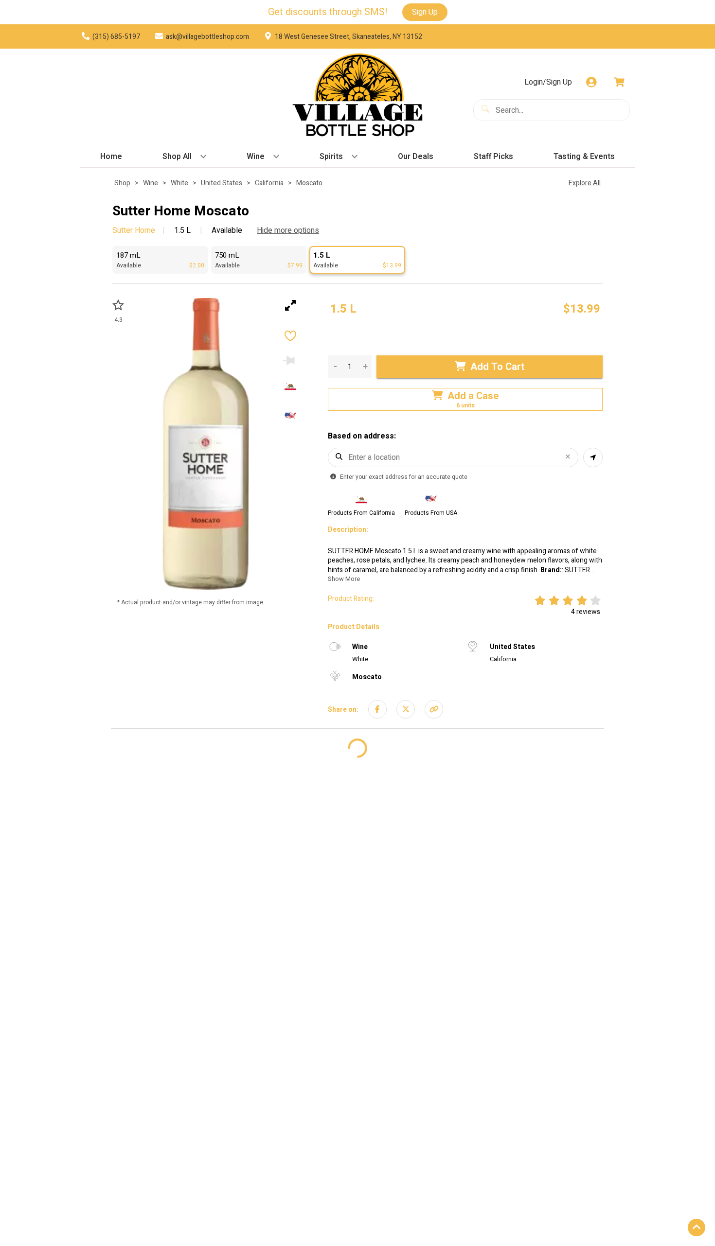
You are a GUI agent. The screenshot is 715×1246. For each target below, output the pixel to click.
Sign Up (425, 12)
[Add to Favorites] (290, 337)
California (269, 183)
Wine (150, 183)
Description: (348, 530)
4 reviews (585, 612)
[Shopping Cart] (619, 82)
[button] (160, 260)
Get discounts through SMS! (328, 12)
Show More (344, 579)
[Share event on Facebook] (377, 709)
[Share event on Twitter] (405, 709)
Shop (122, 183)
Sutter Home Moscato (180, 211)
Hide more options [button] (288, 230)
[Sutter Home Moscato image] (206, 444)
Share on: (343, 709)
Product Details (353, 627)
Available (226, 230)
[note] (343, 309)
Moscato (309, 183)
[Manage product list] (291, 360)
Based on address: (362, 436)
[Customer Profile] (591, 82)
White (179, 183)
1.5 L (182, 230)
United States (221, 183)
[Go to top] (696, 1227)
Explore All (585, 183)
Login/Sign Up (548, 82)
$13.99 (581, 308)
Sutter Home (133, 230)
